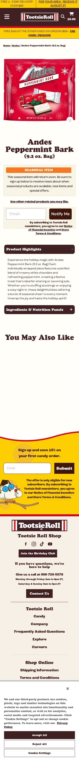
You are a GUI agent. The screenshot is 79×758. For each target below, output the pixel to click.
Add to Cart (34, 414)
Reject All (39, 744)
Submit (64, 468)
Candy (39, 616)
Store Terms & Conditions (52, 497)
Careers (39, 647)
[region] (39, 719)
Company (39, 624)
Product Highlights (39, 249)
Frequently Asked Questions (39, 632)
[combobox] (29, 404)
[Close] (67, 688)
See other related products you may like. (39, 201)
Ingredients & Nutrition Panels (39, 309)
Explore (39, 639)
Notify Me (60, 214)
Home (6, 46)
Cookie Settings (39, 753)
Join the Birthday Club (38, 553)
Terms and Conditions (39, 678)
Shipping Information (39, 670)
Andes (16, 46)
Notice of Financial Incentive (54, 493)
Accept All (39, 735)
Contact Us (39, 593)
